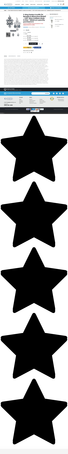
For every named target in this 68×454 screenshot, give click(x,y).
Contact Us (31, 1)
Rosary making (9, 90)
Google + (29, 52)
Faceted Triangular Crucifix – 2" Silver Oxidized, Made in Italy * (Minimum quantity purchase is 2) (59, 24)
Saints (17, 90)
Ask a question (36, 27)
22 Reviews (30, 27)
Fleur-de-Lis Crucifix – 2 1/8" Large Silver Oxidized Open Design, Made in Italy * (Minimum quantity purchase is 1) (59, 19)
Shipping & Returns (61, 99)
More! (21, 90)
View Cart (20, 100)
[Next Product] (48, 14)
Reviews (2, 113)
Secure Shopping (61, 100)
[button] (25, 27)
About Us (30, 99)
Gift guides (14, 90)
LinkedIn (28, 52)
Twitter (26, 52)
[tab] (5, 56)
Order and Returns (43, 101)
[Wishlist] (61, 4)
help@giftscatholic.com (11, 102)
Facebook (24, 52)
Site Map (41, 99)
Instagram (63, 93)
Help (20, 103)
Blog (23, 1)
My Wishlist (21, 101)
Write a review (42, 27)
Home (5, 10)
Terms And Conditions (33, 103)
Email (31, 52)
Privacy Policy (31, 101)
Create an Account (38, 1)
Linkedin (60, 93)
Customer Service (32, 100)
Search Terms (42, 100)
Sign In (26, 1)
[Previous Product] (46, 14)
